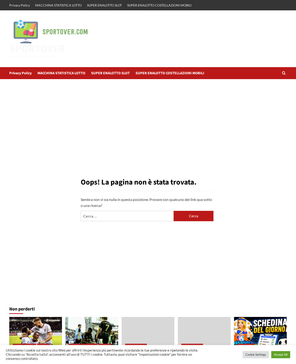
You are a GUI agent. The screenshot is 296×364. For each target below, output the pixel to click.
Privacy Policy (19, 5)
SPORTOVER (37, 49)
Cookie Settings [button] (255, 354)
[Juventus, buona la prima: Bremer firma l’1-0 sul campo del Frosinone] (91, 334)
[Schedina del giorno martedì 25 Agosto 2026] (260, 334)
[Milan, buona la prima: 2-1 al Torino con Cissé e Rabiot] (35, 334)
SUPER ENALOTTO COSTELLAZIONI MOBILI (159, 5)
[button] (284, 73)
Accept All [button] (280, 354)
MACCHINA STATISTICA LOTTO (58, 5)
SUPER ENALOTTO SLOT (104, 5)
